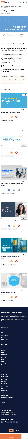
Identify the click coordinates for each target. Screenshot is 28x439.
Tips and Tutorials (6, 410)
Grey (8, 193)
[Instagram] (2, 422)
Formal (11, 79)
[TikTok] (17, 422)
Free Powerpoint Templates (16, 6)
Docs (2, 359)
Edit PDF (3, 388)
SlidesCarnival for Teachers (8, 414)
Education (4, 349)
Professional (13, 83)
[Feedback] (6, 35)
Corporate (4, 79)
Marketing (4, 354)
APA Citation (4, 378)
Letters (3, 364)
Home (2, 6)
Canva (3, 337)
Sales (2, 356)
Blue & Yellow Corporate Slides (10, 112)
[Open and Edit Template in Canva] (9, 190)
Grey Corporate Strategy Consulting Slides (12, 184)
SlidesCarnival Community (8, 412)
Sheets (3, 361)
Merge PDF (4, 390)
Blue (16, 76)
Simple (20, 83)
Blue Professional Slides (8, 292)
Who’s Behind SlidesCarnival (8, 407)
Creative (15, 229)
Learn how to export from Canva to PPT (13, 44)
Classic (6, 156)
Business (22, 76)
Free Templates (7, 6)
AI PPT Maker (4, 374)
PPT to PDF (4, 379)
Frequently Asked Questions (8, 409)
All (2, 332)
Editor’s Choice (5, 339)
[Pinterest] (14, 422)
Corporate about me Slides (9, 221)
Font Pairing (4, 376)
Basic (11, 76)
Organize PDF (4, 395)
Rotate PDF (4, 394)
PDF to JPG (4, 385)
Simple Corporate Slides (8, 148)
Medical (3, 352)
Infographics (4, 363)
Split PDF (3, 392)
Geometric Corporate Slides (10, 257)
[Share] (3, 35)
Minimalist (22, 79)
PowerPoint (4, 334)
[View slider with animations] (21, 35)
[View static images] (24, 35)
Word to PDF (4, 387)
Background (4, 76)
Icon (16, 79)
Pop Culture (4, 357)
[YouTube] (8, 422)
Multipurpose (5, 83)
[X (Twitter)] (11, 422)
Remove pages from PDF (7, 397)
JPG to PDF (4, 383)
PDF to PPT (4, 381)
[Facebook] (5, 422)
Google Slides (4, 335)
